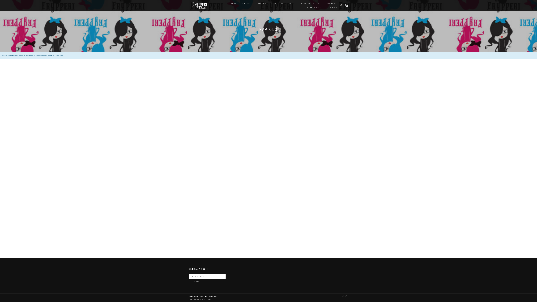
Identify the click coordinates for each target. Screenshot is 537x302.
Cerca (197, 281)
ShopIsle (192, 299)
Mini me (262, 4)
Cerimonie (330, 4)
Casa (273, 4)
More (333, 7)
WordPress (207, 299)
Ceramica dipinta (309, 4)
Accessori (247, 4)
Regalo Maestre (316, 7)
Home (234, 4)
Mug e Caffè (288, 4)
